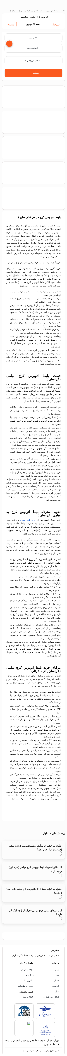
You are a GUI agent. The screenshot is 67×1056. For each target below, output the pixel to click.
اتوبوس (55, 986)
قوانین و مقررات (26, 986)
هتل (57, 991)
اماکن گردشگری (51, 997)
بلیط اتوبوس (52, 10)
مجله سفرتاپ (27, 969)
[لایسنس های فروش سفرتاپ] (45, 1018)
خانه (63, 10)
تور (57, 975)
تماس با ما (29, 980)
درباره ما (30, 975)
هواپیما (56, 969)
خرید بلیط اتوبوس (27, 520)
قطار (56, 980)
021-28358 (28, 996)
